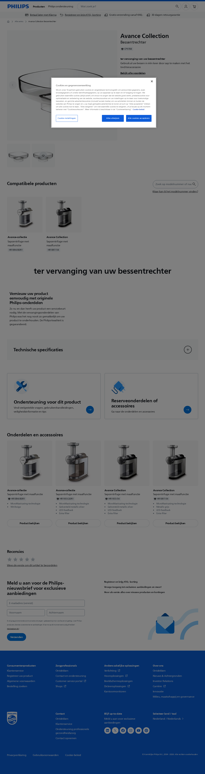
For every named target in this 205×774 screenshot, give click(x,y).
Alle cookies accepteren (139, 118)
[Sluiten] (151, 81)
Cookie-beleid (138, 109)
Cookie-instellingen (67, 118)
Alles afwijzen (112, 118)
